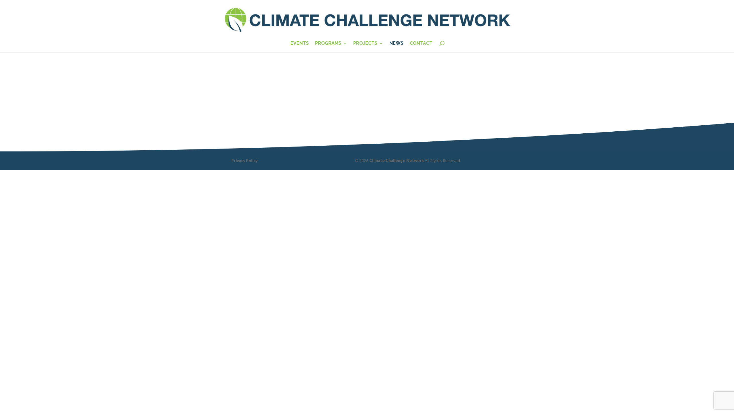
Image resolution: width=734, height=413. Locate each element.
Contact (421, 43)
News (396, 43)
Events (299, 43)
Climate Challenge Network (396, 160)
